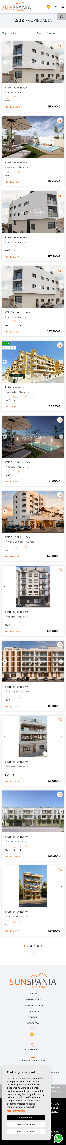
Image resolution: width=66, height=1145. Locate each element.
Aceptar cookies (26, 1117)
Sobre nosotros (33, 1005)
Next (61, 62)
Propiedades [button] (33, 999)
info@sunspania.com (33, 1060)
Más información (16, 1110)
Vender (33, 1017)
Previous (5, 62)
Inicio (33, 993)
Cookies (58, 1091)
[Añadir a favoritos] (60, 45)
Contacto (33, 1023)
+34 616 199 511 (33, 1049)
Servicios (33, 1011)
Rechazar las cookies (26, 1131)
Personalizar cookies (26, 1124)
